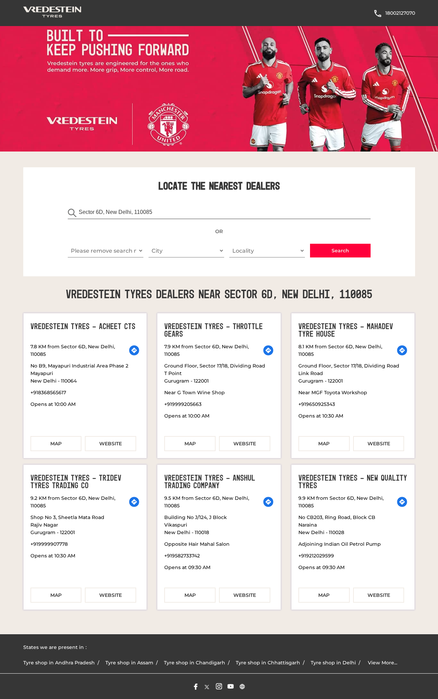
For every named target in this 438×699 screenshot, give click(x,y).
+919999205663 (183, 404)
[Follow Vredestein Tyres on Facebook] (196, 686)
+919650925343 (316, 404)
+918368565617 (48, 392)
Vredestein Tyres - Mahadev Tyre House (345, 330)
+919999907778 (49, 544)
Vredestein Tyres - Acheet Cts (83, 327)
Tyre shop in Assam (129, 663)
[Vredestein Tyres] (52, 13)
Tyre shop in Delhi (333, 663)
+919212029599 (316, 556)
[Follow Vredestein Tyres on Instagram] (219, 686)
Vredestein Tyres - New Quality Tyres (352, 482)
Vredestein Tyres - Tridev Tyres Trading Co (75, 482)
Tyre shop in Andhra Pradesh (59, 663)
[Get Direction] (134, 350)
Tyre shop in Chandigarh (194, 663)
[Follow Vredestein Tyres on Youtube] (230, 686)
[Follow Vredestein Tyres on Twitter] (207, 686)
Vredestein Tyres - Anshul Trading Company (209, 482)
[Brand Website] (242, 686)
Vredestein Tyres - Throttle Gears (213, 330)
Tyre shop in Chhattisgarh (268, 663)
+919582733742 (182, 556)
